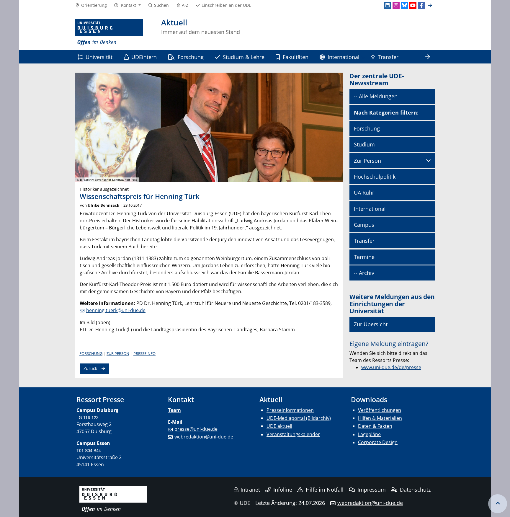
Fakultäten (295, 57)
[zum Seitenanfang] (497, 503)
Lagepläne (369, 434)
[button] (127, 5)
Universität (99, 57)
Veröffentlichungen (379, 410)
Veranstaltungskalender (293, 434)
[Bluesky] (404, 5)
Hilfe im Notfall (325, 489)
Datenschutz (415, 489)
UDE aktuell (279, 426)
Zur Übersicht (371, 324)
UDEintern (144, 57)
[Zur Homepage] (109, 32)
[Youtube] (412, 5)
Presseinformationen (290, 410)
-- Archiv (364, 272)
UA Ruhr (364, 192)
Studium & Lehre (243, 57)
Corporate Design (378, 442)
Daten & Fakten (375, 426)
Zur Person (118, 353)
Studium (364, 144)
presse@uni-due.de (196, 429)
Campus (364, 224)
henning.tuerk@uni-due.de (116, 310)
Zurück (90, 368)
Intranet (250, 489)
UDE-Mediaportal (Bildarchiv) (299, 418)
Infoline (282, 489)
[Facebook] (421, 5)
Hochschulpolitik (374, 176)
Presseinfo (144, 353)
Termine (364, 256)
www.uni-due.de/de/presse (391, 367)
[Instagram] (396, 5)
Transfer (388, 57)
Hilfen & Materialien (380, 418)
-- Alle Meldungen (376, 96)
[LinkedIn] (387, 5)
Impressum (371, 489)
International (343, 57)
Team (174, 410)
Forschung (191, 57)
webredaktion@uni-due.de (203, 436)
